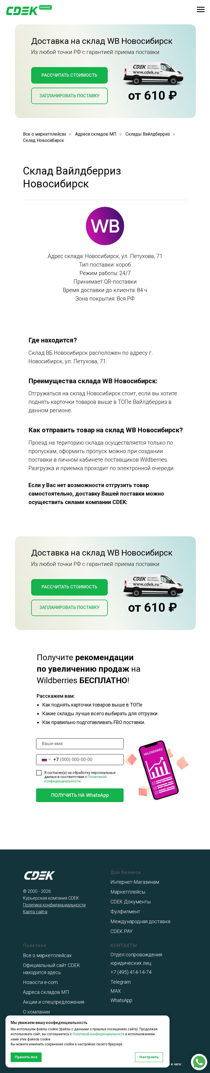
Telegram (120, 982)
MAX (115, 991)
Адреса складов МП (95, 134)
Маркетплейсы (127, 892)
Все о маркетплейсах (44, 134)
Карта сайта (35, 911)
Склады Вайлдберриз (148, 134)
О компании (36, 1012)
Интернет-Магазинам (134, 882)
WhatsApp (121, 1000)
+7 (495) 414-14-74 (130, 972)
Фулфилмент (125, 911)
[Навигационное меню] (201, 9)
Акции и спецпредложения (53, 1002)
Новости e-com (40, 982)
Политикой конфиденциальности (75, 779)
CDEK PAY (121, 931)
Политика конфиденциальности (54, 905)
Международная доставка (140, 921)
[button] (69, 75)
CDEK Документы (130, 902)
